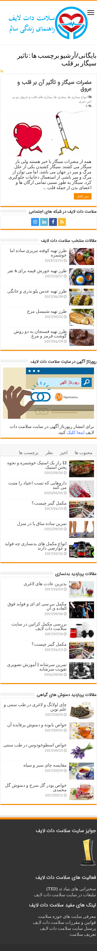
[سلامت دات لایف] (48, 22)
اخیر (64, 452)
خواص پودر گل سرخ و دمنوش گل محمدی (36, 787)
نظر (49, 452)
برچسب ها (29, 452)
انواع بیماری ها (78, 97)
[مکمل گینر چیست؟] (81, 509)
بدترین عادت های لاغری (45, 583)
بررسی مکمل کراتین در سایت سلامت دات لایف (39, 626)
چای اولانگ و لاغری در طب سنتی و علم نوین (35, 706)
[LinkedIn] (44, 222)
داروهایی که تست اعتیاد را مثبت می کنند (37, 485)
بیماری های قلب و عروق (36, 97)
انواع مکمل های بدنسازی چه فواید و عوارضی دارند (36, 545)
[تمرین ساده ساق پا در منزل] (81, 529)
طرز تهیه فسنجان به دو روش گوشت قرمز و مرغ (40, 333)
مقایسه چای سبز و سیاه (45, 765)
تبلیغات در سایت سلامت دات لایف (65, 895)
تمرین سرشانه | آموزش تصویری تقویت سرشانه (37, 666)
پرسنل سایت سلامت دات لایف (68, 928)
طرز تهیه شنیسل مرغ (47, 311)
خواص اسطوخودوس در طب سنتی (35, 745)
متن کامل (83, 196)
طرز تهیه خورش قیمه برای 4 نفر (37, 270)
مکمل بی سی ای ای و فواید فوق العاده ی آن (37, 606)
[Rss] (62, 222)
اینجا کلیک (76, 432)
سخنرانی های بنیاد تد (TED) (71, 889)
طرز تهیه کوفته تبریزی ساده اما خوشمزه (38, 252)
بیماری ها (60, 97)
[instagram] (35, 222)
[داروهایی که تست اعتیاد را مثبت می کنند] (81, 488)
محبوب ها (84, 452)
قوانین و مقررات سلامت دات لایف (64, 922)
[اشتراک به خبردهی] (1, 71)
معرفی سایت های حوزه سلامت (67, 916)
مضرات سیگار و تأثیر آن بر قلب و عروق (54, 85)
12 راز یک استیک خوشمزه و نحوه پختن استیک (37, 465)
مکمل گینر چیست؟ (49, 503)
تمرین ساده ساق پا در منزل (42, 523)
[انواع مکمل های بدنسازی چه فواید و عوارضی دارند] (81, 549)
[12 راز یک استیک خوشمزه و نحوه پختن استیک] (81, 468)
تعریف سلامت (83, 934)
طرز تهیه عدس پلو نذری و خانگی (37, 291)
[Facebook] (53, 222)
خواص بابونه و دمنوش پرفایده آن (37, 725)
